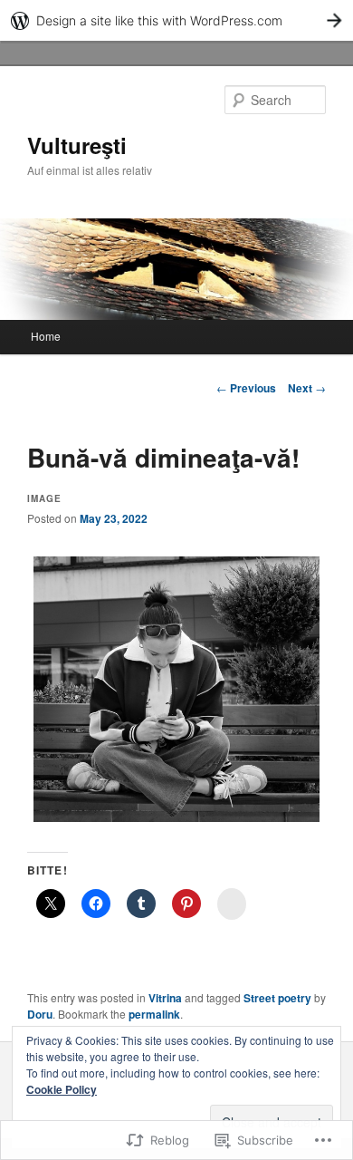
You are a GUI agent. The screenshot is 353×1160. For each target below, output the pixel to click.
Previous (246, 388)
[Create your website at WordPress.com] (176, 20)
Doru (39, 1014)
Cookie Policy (61, 1089)
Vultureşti (77, 145)
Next (307, 388)
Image (44, 498)
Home (46, 335)
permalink (154, 1014)
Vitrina (165, 998)
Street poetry (277, 998)
